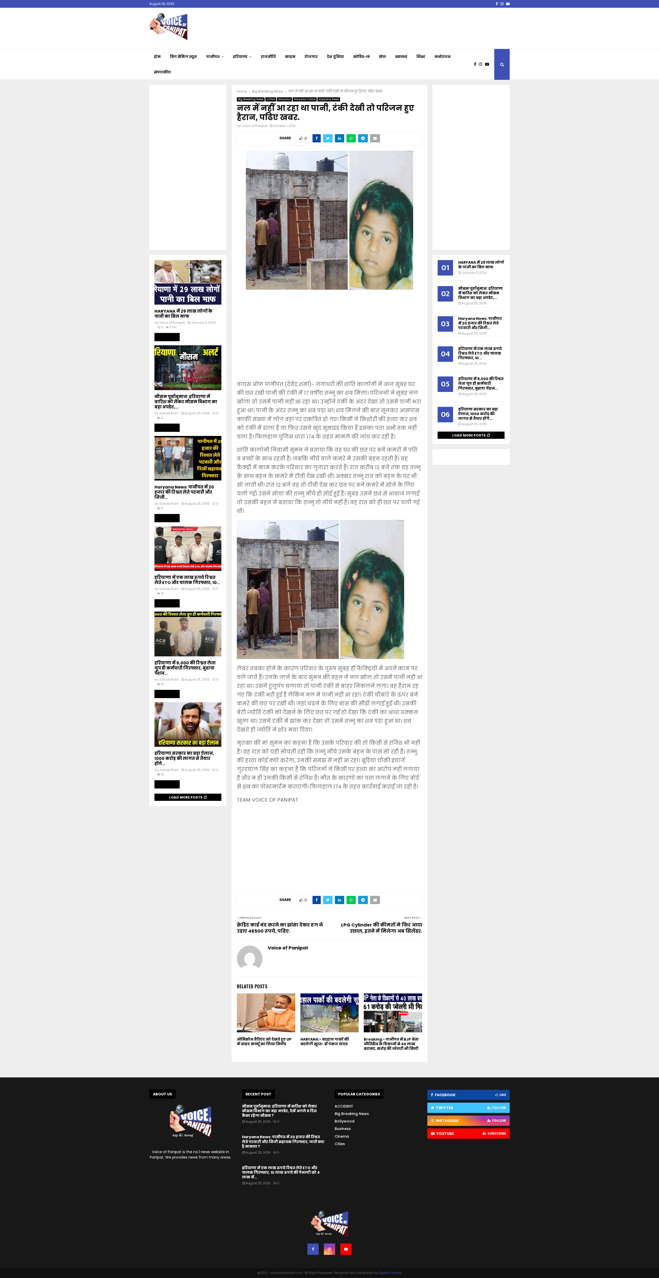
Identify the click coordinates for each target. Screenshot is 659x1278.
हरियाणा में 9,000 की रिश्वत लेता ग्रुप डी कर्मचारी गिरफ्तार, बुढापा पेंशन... (185, 668)
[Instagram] (482, 64)
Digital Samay (390, 1273)
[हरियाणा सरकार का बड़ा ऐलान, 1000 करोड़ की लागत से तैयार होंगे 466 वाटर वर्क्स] (187, 724)
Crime (271, 99)
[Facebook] (476, 64)
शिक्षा (421, 56)
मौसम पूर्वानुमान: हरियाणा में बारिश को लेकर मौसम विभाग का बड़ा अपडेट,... (185, 402)
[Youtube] (488, 64)
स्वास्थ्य (401, 56)
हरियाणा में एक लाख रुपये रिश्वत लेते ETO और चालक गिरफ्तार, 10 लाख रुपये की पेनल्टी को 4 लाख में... (281, 1172)
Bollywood (344, 1121)
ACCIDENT (344, 1106)
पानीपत (213, 56)
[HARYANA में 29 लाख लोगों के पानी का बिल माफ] (187, 282)
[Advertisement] (329, 339)
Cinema (342, 1136)
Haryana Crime (304, 99)
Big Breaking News (250, 99)
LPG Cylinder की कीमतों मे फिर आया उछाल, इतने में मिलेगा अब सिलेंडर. (381, 928)
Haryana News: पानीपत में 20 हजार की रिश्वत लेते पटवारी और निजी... (184, 492)
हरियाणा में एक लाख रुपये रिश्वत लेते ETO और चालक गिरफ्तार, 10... (187, 580)
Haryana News (329, 99)
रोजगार (311, 56)
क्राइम (290, 56)
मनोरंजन (442, 56)
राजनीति (268, 56)
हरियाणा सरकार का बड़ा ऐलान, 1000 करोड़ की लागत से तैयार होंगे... (184, 758)
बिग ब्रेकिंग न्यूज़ (183, 56)
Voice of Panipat (254, 126)
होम (157, 56)
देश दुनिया (335, 56)
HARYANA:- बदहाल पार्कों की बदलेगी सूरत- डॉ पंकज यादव (324, 1042)
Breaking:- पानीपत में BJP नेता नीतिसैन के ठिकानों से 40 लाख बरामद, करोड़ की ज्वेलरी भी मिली (391, 1044)
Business (343, 1128)
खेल (382, 56)
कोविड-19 (361, 56)
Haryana (284, 99)
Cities (340, 1143)
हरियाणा (240, 56)
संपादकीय (162, 72)
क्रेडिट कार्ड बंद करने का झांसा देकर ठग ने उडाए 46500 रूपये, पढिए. (280, 928)
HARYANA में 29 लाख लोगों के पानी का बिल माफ (183, 313)
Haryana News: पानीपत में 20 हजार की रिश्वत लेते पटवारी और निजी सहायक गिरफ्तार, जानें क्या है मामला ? (283, 1141)
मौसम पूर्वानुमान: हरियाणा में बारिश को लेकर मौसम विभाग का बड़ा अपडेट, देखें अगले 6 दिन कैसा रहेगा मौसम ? (279, 1111)
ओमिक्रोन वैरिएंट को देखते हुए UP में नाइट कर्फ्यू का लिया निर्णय (264, 1042)
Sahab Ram (169, 413)
